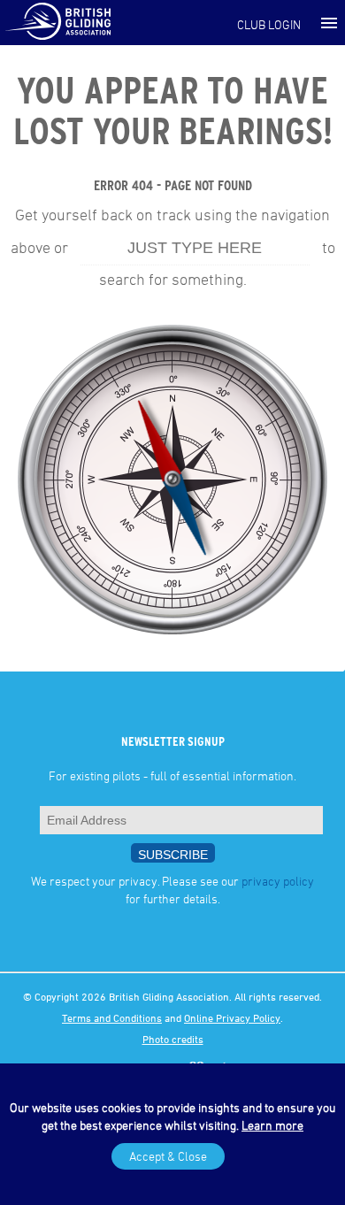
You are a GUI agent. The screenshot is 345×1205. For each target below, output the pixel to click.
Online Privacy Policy (232, 1017)
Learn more (272, 1124)
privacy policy (278, 880)
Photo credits (172, 1038)
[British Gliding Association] (57, 20)
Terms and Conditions (112, 1017)
